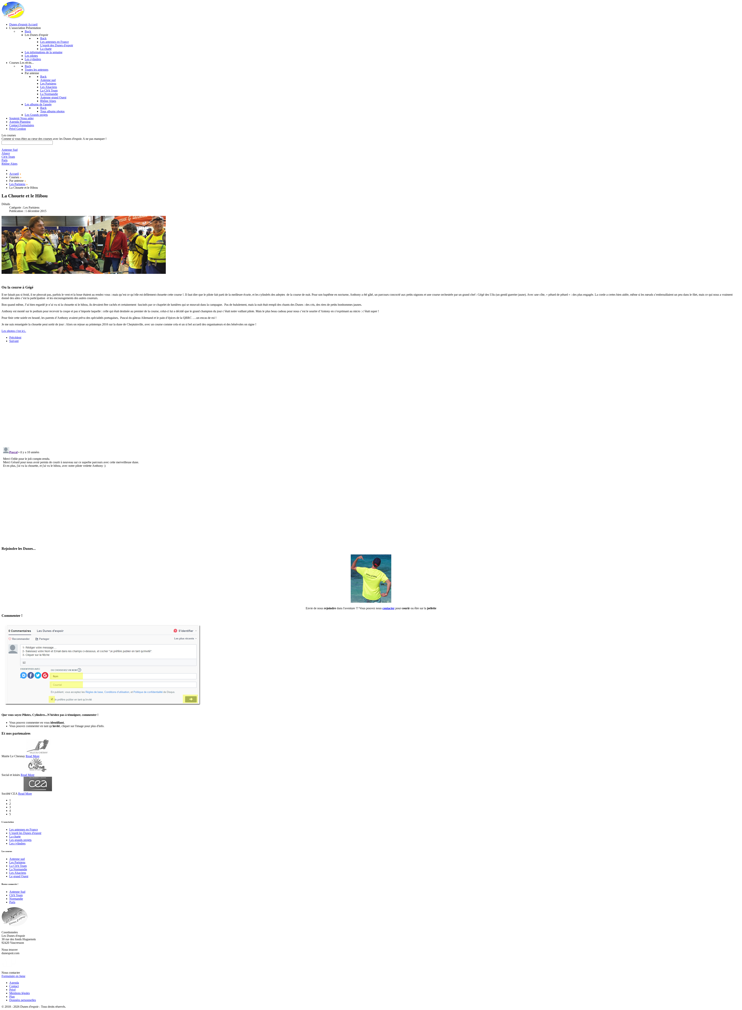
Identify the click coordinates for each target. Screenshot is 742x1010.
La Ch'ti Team (18, 865)
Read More (32, 756)
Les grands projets (20, 840)
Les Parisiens (17, 862)
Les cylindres (17, 843)
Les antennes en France (23, 829)
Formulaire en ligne (13, 976)
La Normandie (18, 869)
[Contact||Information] (371, 601)
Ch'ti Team (16, 895)
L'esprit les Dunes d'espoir (25, 833)
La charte (15, 836)
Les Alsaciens (17, 872)
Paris (12, 902)
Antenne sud (17, 859)
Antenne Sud (17, 891)
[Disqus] (371, 394)
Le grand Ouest (18, 876)
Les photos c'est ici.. (14, 331)
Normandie (16, 898)
